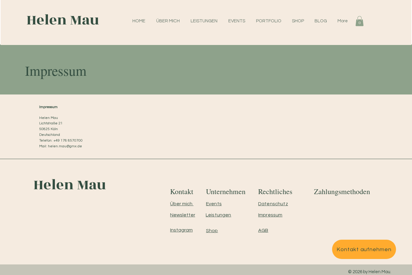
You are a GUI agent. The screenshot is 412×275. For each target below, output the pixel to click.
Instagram (181, 230)
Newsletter (182, 215)
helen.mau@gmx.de (65, 146)
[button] (359, 21)
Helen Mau (61, 20)
